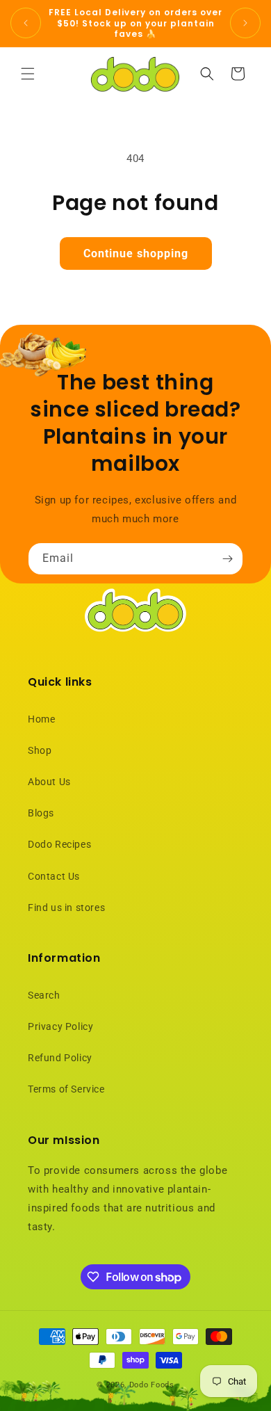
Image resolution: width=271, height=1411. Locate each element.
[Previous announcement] (25, 23)
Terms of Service (66, 1089)
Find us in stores (66, 907)
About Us (49, 781)
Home (41, 719)
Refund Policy (60, 1057)
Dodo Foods (151, 1384)
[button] (28, 73)
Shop (39, 750)
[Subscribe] (227, 558)
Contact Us (54, 876)
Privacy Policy (60, 1026)
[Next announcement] (245, 23)
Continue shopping (135, 253)
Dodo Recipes (59, 844)
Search (44, 995)
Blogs (41, 813)
